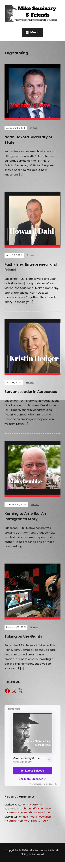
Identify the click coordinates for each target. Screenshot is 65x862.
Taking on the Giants (23, 636)
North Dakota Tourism (37, 820)
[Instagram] (14, 691)
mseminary (12, 812)
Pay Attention (35, 804)
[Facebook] (7, 691)
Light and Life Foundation (37, 808)
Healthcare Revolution (37, 812)
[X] (20, 691)
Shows (33, 128)
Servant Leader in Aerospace (31, 391)
